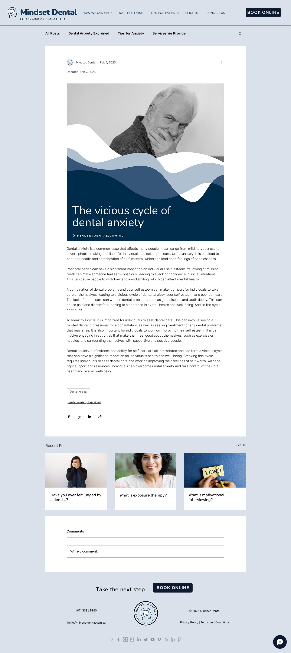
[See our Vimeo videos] (159, 639)
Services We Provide (169, 33)
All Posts (52, 33)
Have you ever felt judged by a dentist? (75, 497)
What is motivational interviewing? (206, 497)
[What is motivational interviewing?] (215, 470)
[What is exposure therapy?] (146, 470)
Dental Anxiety (78, 391)
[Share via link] (100, 417)
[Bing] (173, 639)
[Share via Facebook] (69, 417)
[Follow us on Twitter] (145, 639)
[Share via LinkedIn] (90, 417)
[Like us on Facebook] (118, 639)
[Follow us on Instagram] (111, 639)
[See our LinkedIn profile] (139, 639)
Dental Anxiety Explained (88, 33)
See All (241, 445)
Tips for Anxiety (131, 33)
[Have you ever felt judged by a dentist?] (76, 470)
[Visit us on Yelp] (166, 639)
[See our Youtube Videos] (152, 639)
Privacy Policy (189, 622)
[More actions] (221, 62)
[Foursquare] (179, 639)
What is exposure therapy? (143, 495)
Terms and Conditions (215, 622)
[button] (240, 33)
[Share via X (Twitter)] (79, 417)
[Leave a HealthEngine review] (125, 639)
